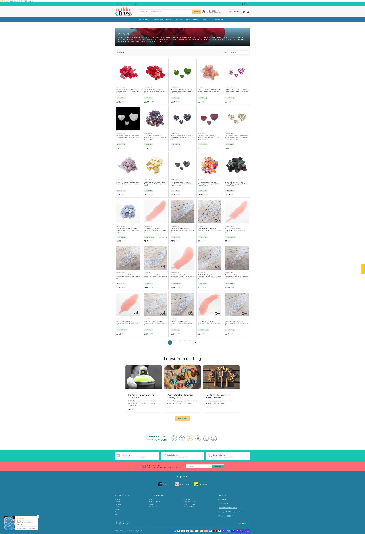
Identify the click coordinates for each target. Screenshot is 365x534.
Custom (168, 20)
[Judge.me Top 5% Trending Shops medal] (214, 438)
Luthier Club (187, 499)
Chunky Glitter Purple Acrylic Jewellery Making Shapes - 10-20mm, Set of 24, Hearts (236, 91)
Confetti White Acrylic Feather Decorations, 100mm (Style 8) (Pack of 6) (182, 323)
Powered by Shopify (136, 531)
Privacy (117, 509)
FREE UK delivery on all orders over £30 (133, 457)
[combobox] (174, 12)
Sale (210, 20)
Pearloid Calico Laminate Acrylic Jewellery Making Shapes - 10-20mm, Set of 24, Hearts (209, 183)
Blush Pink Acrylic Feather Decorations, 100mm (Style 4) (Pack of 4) (209, 323)
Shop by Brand (144, 20)
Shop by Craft (157, 20)
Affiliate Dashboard (189, 507)
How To (151, 499)
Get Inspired (219, 20)
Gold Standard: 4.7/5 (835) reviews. (21, 1)
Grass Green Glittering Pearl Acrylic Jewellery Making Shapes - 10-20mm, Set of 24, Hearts (182, 91)
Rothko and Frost (125, 531)
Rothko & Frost (120, 87)
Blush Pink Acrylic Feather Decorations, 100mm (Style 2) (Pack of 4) (182, 276)
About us (118, 499)
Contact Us (223, 499)
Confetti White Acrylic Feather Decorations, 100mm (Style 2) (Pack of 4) (209, 230)
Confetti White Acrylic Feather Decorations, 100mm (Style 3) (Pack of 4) (128, 276)
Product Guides (154, 507)
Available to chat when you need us (223, 457)
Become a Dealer (189, 502)
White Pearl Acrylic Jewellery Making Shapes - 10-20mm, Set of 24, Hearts (127, 136)
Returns (117, 514)
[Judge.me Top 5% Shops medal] (206, 438)
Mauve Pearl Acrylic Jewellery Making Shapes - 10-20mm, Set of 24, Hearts (127, 183)
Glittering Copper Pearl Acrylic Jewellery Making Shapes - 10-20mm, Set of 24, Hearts (209, 137)
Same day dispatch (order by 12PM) (177, 457)
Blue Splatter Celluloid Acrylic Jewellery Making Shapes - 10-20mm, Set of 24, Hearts (155, 137)
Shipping (118, 504)
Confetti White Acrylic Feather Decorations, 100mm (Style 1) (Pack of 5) (182, 230)
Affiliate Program (189, 504)
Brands (117, 502)
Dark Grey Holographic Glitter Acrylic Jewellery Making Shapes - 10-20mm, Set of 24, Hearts (182, 137)
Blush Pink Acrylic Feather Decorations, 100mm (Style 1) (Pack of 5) (155, 230)
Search (117, 507)
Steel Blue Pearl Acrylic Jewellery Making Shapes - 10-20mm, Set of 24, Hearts (127, 230)
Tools (203, 20)
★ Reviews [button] (363, 268)
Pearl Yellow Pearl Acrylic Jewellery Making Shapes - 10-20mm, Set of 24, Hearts (155, 183)
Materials (178, 20)
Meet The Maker (154, 502)
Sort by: (225, 52)
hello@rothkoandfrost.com (228, 508)
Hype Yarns (167, 484)
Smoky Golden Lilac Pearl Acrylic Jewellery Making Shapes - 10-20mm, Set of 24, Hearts (182, 183)
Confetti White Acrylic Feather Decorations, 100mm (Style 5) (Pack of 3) (209, 276)
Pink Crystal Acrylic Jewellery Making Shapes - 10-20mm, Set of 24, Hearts (209, 90)
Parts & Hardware (191, 20)
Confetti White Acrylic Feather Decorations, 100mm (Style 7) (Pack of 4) (155, 323)
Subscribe (218, 466)
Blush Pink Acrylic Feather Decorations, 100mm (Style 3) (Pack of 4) (128, 323)
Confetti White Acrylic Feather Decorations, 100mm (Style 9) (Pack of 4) (236, 323)
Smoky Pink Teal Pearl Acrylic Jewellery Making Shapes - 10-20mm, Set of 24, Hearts (236, 183)
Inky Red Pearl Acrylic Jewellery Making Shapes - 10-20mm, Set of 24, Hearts (155, 91)
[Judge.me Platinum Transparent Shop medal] (174, 438)
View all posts (182, 418)
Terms (117, 512)
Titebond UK (203, 484)
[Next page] (195, 343)
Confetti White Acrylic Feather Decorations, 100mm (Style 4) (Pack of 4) (155, 276)
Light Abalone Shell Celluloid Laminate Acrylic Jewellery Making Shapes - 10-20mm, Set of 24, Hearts (236, 137)
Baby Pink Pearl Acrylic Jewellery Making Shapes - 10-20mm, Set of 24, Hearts (127, 91)
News (151, 504)
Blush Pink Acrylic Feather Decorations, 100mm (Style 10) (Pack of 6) (236, 230)
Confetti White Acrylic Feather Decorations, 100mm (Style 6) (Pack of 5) (236, 276)
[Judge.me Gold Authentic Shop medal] (190, 438)
